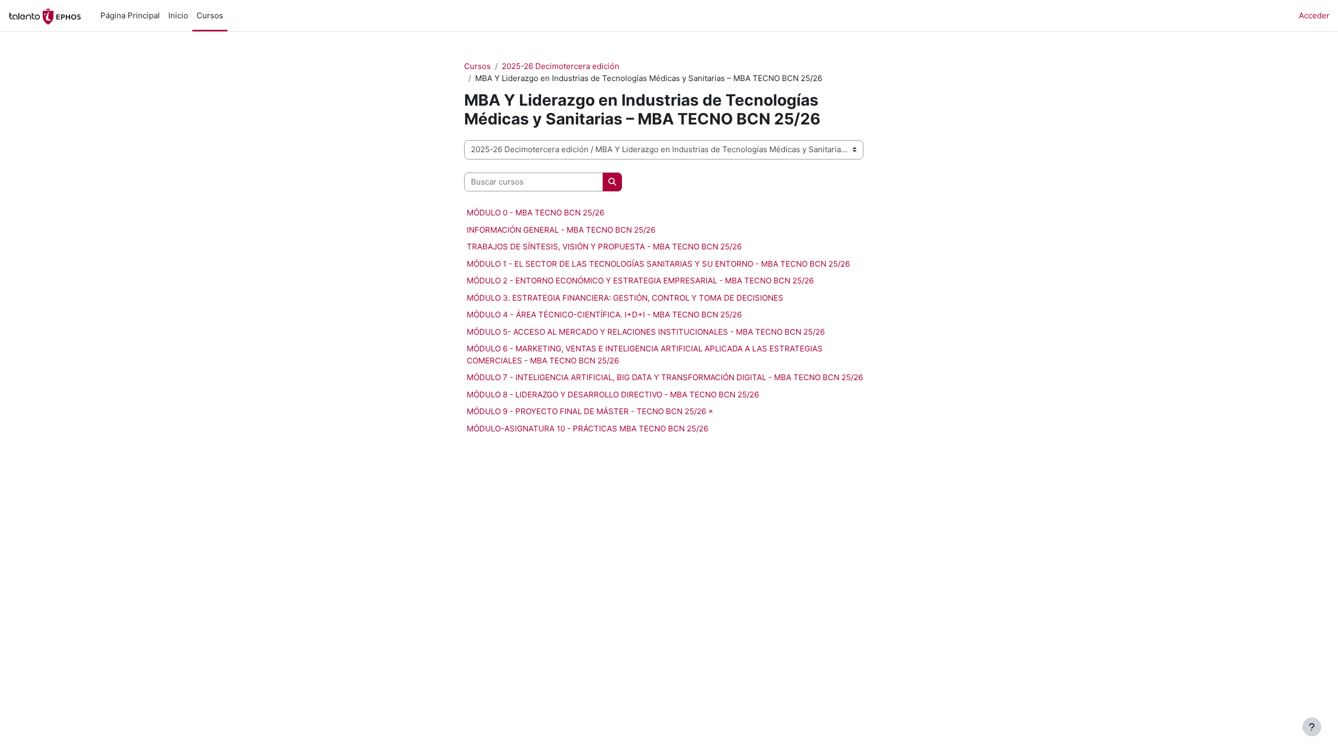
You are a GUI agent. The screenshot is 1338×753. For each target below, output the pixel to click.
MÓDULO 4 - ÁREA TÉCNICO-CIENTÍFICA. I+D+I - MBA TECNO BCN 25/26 (604, 315)
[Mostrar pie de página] (1311, 726)
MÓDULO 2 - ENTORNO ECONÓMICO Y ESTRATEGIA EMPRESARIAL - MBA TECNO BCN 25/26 (640, 281)
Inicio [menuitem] (178, 15)
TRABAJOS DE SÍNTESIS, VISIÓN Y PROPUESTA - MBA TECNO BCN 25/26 (604, 247)
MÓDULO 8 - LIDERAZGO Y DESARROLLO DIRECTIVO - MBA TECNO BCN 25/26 (613, 395)
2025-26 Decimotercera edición (560, 66)
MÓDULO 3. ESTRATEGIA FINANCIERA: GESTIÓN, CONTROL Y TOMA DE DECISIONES (625, 298)
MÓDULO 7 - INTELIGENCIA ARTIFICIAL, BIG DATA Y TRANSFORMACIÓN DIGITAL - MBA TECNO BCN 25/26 (665, 377)
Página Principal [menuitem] (130, 15)
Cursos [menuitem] (210, 15)
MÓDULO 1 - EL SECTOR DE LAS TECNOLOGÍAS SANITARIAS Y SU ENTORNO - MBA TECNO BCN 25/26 (658, 264)
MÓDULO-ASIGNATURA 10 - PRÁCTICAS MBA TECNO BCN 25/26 (587, 428)
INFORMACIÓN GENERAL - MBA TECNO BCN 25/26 (561, 230)
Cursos (477, 66)
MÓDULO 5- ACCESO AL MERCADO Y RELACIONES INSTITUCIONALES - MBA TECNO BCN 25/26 (646, 332)
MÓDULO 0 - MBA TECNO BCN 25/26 (535, 213)
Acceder (1314, 15)
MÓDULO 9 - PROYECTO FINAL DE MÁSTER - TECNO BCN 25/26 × (590, 411)
